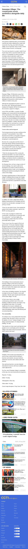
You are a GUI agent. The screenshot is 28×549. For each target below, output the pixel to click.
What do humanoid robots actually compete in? (19, 460)
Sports (2, 520)
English (2, 528)
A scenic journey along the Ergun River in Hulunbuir (19, 453)
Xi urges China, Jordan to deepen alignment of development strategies (19, 471)
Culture (2, 517)
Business (3, 510)
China (2, 503)
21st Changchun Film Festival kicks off (18, 445)
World (2, 506)
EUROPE (3, 522)
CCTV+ (2, 542)
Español (3, 530)
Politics (2, 508)
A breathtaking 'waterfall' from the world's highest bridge (14, 435)
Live (15, 515)
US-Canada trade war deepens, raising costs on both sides (19, 486)
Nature (15, 506)
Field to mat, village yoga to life (19, 410)
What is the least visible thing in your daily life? (19, 395)
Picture (15, 508)
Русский (3, 537)
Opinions (3, 513)
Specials (16, 513)
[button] (4, 37)
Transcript (16, 517)
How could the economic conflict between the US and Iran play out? (20, 478)
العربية (2, 535)
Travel (15, 503)
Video (15, 510)
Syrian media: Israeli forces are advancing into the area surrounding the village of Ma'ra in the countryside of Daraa (19, 403)
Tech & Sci (3, 515)
